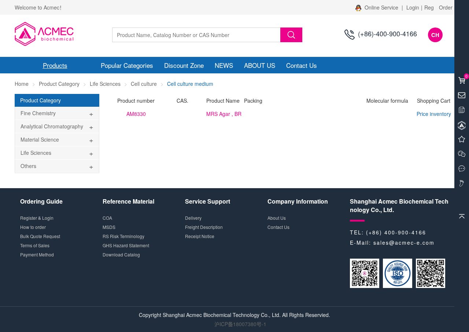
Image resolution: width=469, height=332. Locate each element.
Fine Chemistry (38, 113)
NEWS (224, 65)
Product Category (59, 83)
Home (22, 83)
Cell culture (144, 83)
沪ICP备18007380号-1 (240, 324)
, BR (223, 113)
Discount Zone (184, 65)
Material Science (40, 139)
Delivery (193, 218)
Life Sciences (105, 83)
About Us (276, 218)
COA (107, 218)
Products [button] (55, 65)
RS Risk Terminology (123, 236)
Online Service (381, 7)
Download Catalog (121, 254)
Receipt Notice (199, 236)
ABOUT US (259, 65)
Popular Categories (127, 65)
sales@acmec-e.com (404, 242)
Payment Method (37, 254)
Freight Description (204, 227)
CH (435, 35)
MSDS (109, 227)
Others (28, 165)
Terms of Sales (34, 245)
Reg (429, 7)
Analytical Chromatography (52, 126)
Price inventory (434, 113)
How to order (33, 227)
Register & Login (36, 218)
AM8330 (136, 113)
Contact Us (301, 65)
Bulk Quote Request (40, 236)
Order (446, 7)
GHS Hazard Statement (126, 245)
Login (412, 7)
